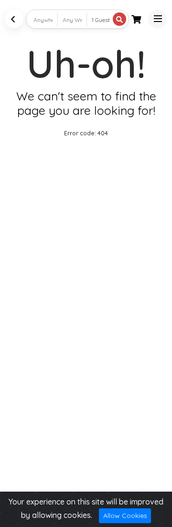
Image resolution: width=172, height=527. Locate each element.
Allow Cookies (125, 515)
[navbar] (157, 19)
